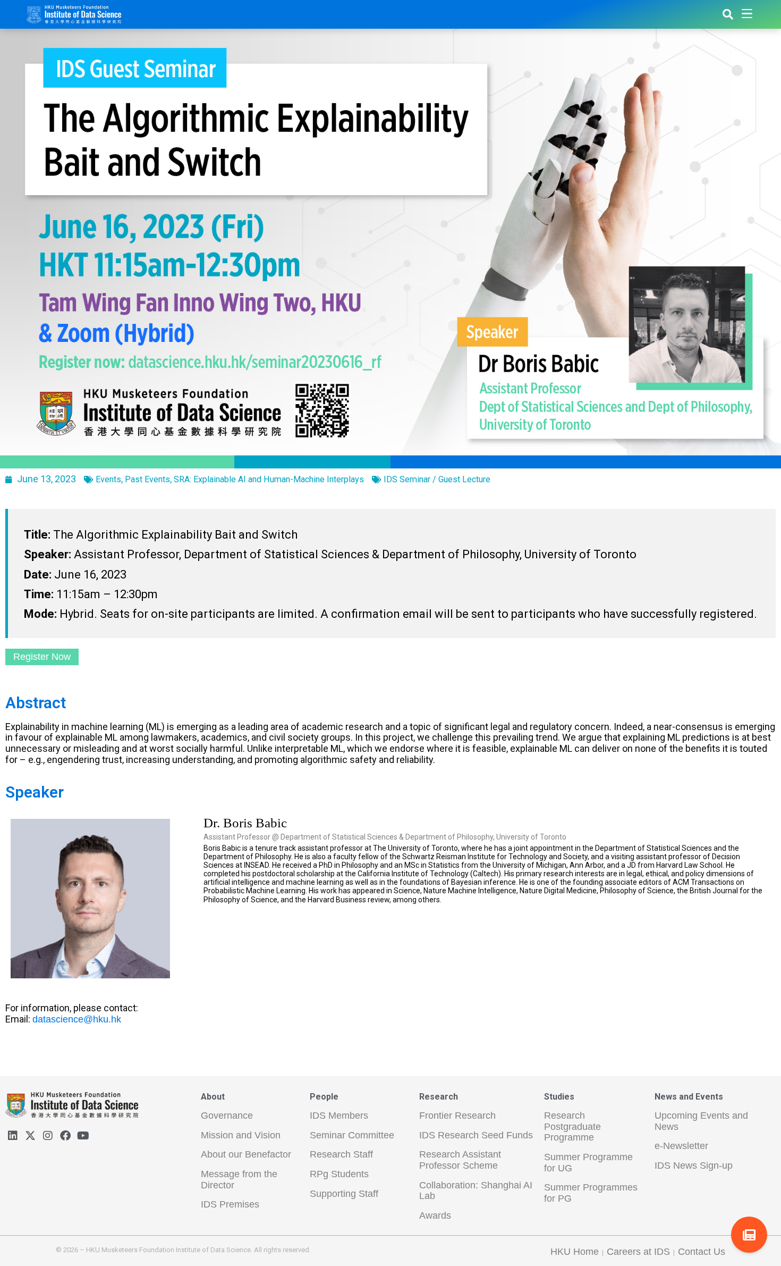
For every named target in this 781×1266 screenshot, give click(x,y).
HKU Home (574, 1251)
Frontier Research (457, 1115)
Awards (435, 1215)
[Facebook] (65, 1135)
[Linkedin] (12, 1135)
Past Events (147, 479)
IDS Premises (230, 1204)
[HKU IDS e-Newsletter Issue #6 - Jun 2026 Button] (749, 1235)
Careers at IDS (638, 1251)
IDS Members (339, 1115)
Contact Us (701, 1251)
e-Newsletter (681, 1146)
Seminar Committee (352, 1135)
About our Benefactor (246, 1154)
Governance (227, 1115)
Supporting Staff (344, 1193)
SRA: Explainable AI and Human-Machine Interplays (269, 479)
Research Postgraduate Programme (572, 1126)
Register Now (42, 656)
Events (108, 479)
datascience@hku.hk (76, 1019)
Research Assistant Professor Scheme (460, 1160)
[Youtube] (82, 1135)
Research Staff (341, 1154)
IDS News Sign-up (694, 1165)
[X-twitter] (30, 1135)
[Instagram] (47, 1135)
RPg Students (339, 1174)
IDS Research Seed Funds (476, 1135)
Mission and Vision (241, 1135)
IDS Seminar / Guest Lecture (437, 479)
